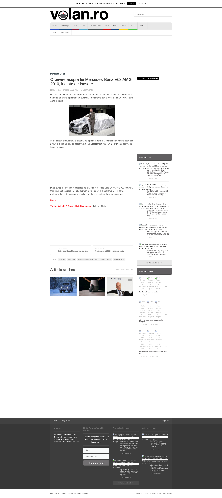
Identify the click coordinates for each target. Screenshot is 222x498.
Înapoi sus (165, 421)
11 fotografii (144, 295)
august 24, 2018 (152, 178)
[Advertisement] (111, 54)
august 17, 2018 (152, 256)
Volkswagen (65, 26)
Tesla (107, 26)
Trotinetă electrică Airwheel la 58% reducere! (71, 206)
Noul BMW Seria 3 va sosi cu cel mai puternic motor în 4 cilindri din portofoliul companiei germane (157, 252)
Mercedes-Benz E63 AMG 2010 (88, 259)
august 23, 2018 (152, 197)
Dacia (54, 26)
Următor (138, 286)
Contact (146, 493)
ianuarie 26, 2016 (156, 473)
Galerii (55, 32)
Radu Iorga (55, 90)
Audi (75, 26)
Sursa (53, 200)
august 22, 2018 (152, 218)
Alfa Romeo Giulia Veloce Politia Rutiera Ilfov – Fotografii (152, 321)
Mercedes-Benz (95, 26)
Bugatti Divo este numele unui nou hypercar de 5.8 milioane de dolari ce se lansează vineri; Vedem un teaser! (158, 233)
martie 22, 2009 (70, 90)
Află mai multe (142, 3)
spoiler (102, 259)
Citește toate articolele (123, 270)
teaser (109, 259)
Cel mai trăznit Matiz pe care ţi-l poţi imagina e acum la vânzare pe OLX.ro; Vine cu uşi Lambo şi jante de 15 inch (159, 467)
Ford (115, 26)
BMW (83, 26)
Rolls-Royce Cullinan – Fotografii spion (149, 292)
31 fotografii (144, 356)
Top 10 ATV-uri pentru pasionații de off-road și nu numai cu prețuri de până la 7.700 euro (158, 443)
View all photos (154, 295)
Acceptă (131, 3)
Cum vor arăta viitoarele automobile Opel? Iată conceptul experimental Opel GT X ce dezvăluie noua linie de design (157, 213)
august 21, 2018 (152, 237)
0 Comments (87, 90)
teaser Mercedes (119, 259)
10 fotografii (144, 324)
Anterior (45, 286)
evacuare (62, 259)
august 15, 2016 (155, 449)
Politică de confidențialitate (162, 493)
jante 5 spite (71, 259)
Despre (137, 493)
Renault (123, 26)
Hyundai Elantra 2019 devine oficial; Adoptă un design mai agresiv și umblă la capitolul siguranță (157, 193)
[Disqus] (91, 327)
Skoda (133, 26)
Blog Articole (65, 32)
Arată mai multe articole (154, 263)
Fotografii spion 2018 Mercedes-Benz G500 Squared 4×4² (153, 352)
